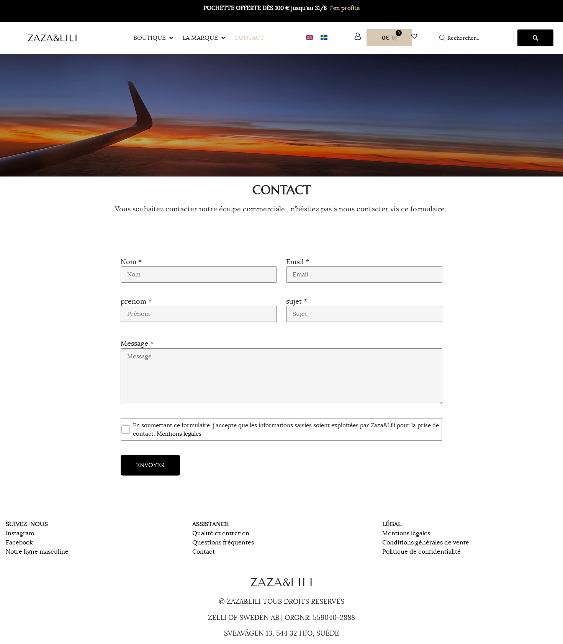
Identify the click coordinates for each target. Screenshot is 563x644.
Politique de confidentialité (421, 552)
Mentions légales (179, 433)
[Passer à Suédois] (324, 37)
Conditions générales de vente (425, 542)
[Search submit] (535, 37)
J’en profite (345, 7)
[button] (153, 37)
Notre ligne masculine (37, 552)
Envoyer (150, 465)
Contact (203, 552)
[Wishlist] (416, 36)
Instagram (20, 533)
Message (137, 343)
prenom (136, 301)
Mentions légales (406, 533)
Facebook (19, 542)
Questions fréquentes (223, 542)
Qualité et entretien (220, 533)
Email (297, 261)
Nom (131, 261)
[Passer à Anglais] (309, 37)
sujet (296, 301)
